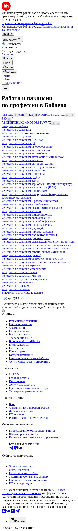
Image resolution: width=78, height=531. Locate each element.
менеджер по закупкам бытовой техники (28, 163)
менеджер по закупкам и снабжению (25, 204)
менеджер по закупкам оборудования (26, 217)
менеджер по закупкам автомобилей (25, 153)
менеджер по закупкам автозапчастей (26, 150)
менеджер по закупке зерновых (22, 265)
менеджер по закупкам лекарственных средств (32, 207)
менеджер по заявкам (15, 285)
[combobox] (17, 520)
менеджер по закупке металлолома (24, 268)
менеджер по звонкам (16, 289)
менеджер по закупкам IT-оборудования (27, 146)
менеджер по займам (15, 126)
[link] (8, 67)
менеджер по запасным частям (21, 275)
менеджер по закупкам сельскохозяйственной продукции (39, 241)
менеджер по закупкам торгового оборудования (32, 258)
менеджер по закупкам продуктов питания (29, 234)
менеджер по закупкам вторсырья (23, 173)
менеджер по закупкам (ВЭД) (21, 177)
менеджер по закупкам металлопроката (27, 214)
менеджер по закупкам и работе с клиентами (30, 201)
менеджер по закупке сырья (19, 272)
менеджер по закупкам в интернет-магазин (29, 167)
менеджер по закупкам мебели (21, 211)
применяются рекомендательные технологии (33, 491)
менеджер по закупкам (16, 136)
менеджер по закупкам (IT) (19, 143)
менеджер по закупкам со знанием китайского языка (35, 248)
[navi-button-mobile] (5, 87)
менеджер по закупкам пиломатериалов (27, 231)
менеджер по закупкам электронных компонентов (34, 262)
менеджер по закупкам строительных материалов (34, 251)
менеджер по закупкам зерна (20, 180)
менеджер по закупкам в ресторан (23, 170)
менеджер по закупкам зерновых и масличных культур (37, 184)
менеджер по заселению (17, 282)
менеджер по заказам (15, 129)
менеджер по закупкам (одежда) (22, 228)
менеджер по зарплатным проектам (24, 279)
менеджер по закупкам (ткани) (21, 255)
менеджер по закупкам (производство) (26, 238)
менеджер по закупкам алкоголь (22, 160)
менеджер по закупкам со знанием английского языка (36, 245)
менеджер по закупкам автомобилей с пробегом (33, 156)
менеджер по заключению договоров (25, 133)
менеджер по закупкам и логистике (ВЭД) (29, 187)
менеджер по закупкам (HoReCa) (23, 139)
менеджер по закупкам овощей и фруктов (28, 221)
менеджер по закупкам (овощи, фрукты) (27, 224)
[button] (6, 76)
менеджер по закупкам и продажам (24, 190)
